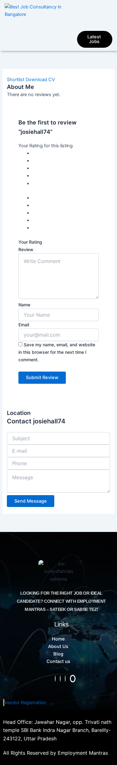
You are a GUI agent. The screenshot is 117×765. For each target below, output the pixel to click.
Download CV (40, 79)
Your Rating (30, 242)
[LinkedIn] (65, 678)
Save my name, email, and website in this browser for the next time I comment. (56, 352)
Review (25, 249)
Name (24, 304)
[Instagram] (55, 678)
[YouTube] (73, 678)
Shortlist (15, 79)
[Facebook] (60, 678)
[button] (92, 22)
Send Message (30, 501)
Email (23, 324)
